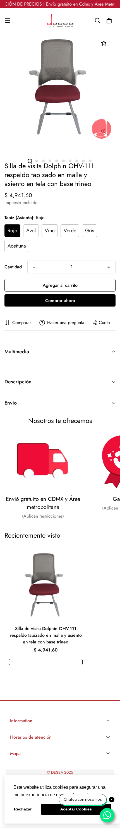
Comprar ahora (60, 300)
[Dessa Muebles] (60, 20)
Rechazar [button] (23, 809)
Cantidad (13, 267)
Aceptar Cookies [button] (76, 809)
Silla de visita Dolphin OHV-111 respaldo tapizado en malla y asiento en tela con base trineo (46, 635)
